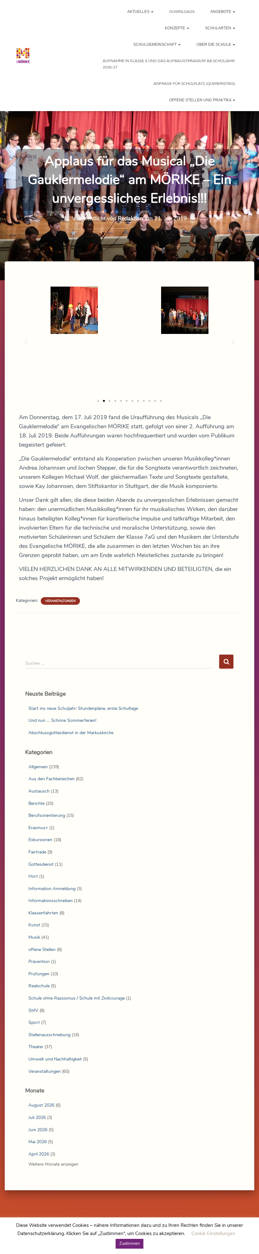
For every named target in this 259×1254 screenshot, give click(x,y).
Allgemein (38, 767)
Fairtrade (37, 852)
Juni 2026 (37, 1130)
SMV (33, 1010)
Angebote (221, 11)
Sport (34, 1022)
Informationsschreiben (50, 901)
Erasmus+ (38, 828)
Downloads (182, 11)
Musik (34, 937)
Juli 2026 (37, 1117)
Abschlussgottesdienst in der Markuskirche (70, 733)
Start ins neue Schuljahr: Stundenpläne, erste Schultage (83, 708)
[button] (152, 11)
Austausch (39, 791)
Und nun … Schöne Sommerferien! (62, 720)
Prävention (39, 962)
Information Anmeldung (51, 889)
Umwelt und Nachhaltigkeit (55, 1059)
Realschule (39, 986)
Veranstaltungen (60, 601)
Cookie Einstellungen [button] (213, 1233)
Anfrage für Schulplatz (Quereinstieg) (194, 83)
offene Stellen (42, 950)
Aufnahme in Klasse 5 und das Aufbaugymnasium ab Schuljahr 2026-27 (169, 64)
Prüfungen (38, 974)
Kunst (34, 925)
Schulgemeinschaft (155, 44)
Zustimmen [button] (129, 1243)
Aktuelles (138, 11)
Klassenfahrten (43, 913)
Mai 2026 (37, 1142)
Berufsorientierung (46, 815)
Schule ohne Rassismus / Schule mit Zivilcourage (76, 998)
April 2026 (38, 1154)
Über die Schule (214, 44)
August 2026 (41, 1105)
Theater (35, 1047)
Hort (33, 876)
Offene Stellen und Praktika (200, 100)
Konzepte (175, 28)
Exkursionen (40, 840)
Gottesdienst (41, 864)
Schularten (218, 28)
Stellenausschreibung (49, 1035)
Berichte (36, 803)
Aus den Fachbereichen (51, 779)
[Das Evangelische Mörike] (23, 55)
